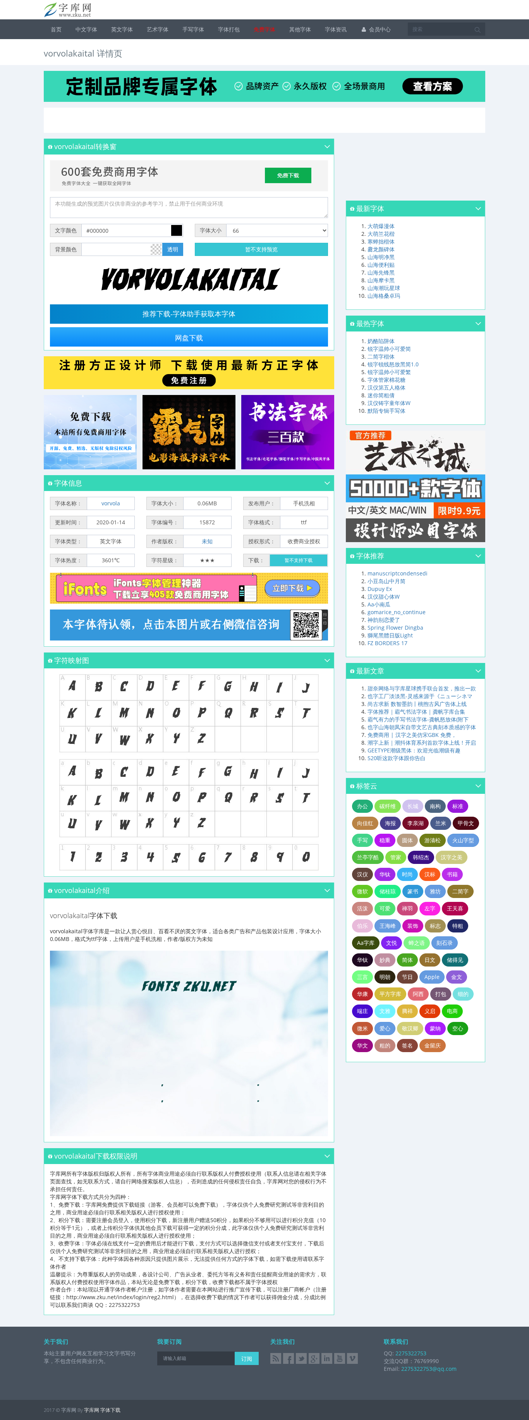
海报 (390, 823)
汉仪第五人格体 (386, 387)
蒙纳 (435, 1028)
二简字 (460, 891)
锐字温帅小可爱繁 (389, 372)
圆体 (407, 840)
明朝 (385, 976)
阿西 (418, 994)
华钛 (385, 874)
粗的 (385, 1045)
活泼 (362, 908)
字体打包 (229, 29)
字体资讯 (336, 29)
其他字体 (300, 29)
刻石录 (444, 942)
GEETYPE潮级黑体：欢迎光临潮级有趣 (414, 750)
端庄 (362, 1011)
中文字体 (86, 29)
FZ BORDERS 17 (387, 643)
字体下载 (110, 1409)
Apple (432, 976)
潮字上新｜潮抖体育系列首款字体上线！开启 (422, 742)
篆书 (412, 891)
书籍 (452, 874)
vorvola (110, 503)
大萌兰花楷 (381, 233)
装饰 (412, 925)
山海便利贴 (381, 264)
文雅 (385, 1011)
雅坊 (435, 891)
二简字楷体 (381, 356)
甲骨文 (466, 823)
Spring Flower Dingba (395, 627)
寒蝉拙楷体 (381, 241)
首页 (56, 29)
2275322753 (410, 1353)
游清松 (432, 840)
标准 (457, 806)
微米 (362, 1028)
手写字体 (193, 29)
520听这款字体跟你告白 (397, 758)
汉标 (429, 874)
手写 (362, 840)
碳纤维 (388, 806)
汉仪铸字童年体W (389, 403)
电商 (452, 1011)
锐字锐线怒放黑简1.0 (393, 364)
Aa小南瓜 (379, 604)
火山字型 (463, 840)
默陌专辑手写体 (386, 410)
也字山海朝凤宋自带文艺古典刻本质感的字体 (422, 727)
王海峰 (388, 925)
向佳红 (365, 823)
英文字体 (122, 29)
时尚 (407, 874)
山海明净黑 (381, 257)
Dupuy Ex (380, 588)
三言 (362, 976)
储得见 (455, 959)
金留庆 (432, 1045)
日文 (429, 959)
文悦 (391, 942)
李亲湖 (415, 823)
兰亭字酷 (368, 857)
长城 (412, 806)
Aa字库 (365, 942)
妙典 (385, 959)
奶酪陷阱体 (381, 341)
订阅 (246, 1358)
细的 (463, 994)
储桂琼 (388, 891)
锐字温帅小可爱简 (389, 348)
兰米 (440, 823)
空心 (457, 1028)
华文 (362, 1045)
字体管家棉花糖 (386, 379)
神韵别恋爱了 (384, 619)
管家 (395, 857)
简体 (407, 959)
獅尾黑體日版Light (390, 635)
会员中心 (379, 29)
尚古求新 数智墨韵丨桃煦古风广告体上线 (417, 703)
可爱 (385, 908)
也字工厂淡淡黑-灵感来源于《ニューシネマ (420, 696)
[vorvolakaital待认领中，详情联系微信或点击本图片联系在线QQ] (189, 625)
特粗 (457, 925)
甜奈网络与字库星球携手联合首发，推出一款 (422, 688)
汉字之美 (451, 857)
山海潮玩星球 (384, 288)
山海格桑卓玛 (384, 295)
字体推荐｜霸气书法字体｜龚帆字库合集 (416, 711)
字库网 (91, 1409)
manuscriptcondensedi (398, 573)
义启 (429, 1011)
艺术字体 (157, 29)
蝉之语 (417, 942)
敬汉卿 (410, 1028)
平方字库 (390, 994)
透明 (172, 249)
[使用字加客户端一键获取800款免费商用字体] (189, 175)
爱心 (385, 1028)
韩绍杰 (421, 857)
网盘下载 (189, 338)
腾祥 (407, 1011)
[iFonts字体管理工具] (189, 588)
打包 (440, 994)
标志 (435, 925)
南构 (435, 806)
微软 (362, 891)
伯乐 (362, 925)
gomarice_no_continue (397, 612)
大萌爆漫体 (381, 226)
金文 (456, 976)
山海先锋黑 (381, 272)
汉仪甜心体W (384, 596)
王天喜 (455, 908)
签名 (407, 1045)
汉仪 (362, 874)
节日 (407, 976)
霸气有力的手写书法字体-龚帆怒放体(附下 (418, 719)
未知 (207, 541)
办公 (362, 806)
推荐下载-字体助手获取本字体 (189, 314)
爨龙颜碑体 (381, 249)
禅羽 (407, 908)
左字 (429, 908)
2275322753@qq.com (429, 1368)
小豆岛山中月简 (386, 581)
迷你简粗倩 (381, 395)
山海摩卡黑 (381, 280)
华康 (362, 994)
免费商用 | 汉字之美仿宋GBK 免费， (412, 734)
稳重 (385, 840)
